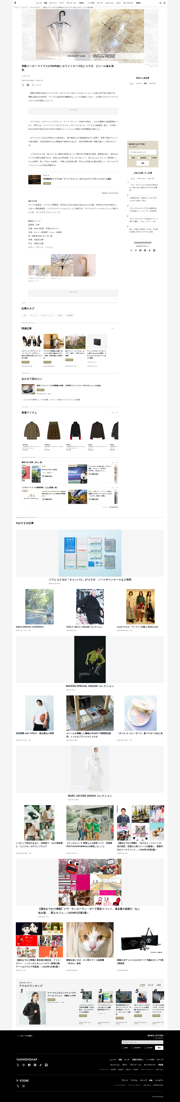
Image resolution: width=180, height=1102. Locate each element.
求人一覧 (38, 462)
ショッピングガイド (120, 1085)
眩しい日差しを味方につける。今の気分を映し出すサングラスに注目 (144, 230)
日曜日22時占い (138, 1059)
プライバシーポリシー (147, 1069)
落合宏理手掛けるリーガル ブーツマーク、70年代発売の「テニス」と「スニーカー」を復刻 (123, 1009)
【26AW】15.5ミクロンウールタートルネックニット (75, 447)
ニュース (39, 3)
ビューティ (53, 3)
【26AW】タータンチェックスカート (53, 447)
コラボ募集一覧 (51, 487)
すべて (131, 83)
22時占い (82, 3)
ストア (61, 3)
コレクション (109, 3)
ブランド (125, 1080)
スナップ (100, 3)
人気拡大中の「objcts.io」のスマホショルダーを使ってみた (143, 199)
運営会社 (128, 1069)
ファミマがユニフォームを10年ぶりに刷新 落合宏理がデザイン (105, 1007)
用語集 (138, 3)
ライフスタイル (35, 7)
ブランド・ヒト (71, 3)
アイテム (134, 1080)
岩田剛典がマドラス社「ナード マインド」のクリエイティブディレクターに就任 (77, 179)
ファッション (141, 178)
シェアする (38, 85)
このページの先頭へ (26, 1036)
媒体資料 (120, 1069)
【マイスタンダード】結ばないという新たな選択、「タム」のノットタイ (144, 220)
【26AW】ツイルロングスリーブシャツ (97, 447)
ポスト (118, 3)
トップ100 (91, 3)
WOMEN (143, 158)
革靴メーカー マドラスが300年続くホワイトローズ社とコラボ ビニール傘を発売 (68, 7)
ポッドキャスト (128, 3)
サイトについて (104, 1069)
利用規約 (135, 1069)
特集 (45, 3)
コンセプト (159, 1080)
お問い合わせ (159, 1069)
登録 (142, 163)
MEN (133, 158)
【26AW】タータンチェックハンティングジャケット (31, 447)
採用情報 (113, 1069)
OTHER (154, 158)
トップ (16, 7)
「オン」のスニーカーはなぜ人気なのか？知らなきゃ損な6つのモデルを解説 (144, 187)
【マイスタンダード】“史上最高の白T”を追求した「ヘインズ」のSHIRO (143, 209)
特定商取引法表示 (158, 1085)
